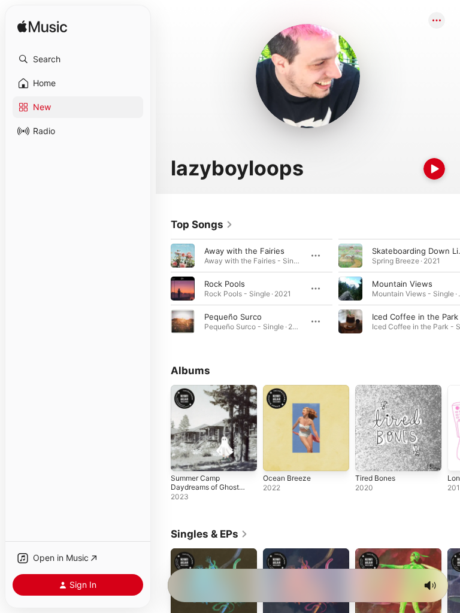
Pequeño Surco (233, 316)
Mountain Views (402, 284)
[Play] (434, 169)
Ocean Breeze (287, 478)
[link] (202, 224)
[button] (78, 59)
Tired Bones (375, 478)
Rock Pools (224, 284)
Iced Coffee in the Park (415, 316)
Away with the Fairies (244, 251)
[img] (42, 27)
